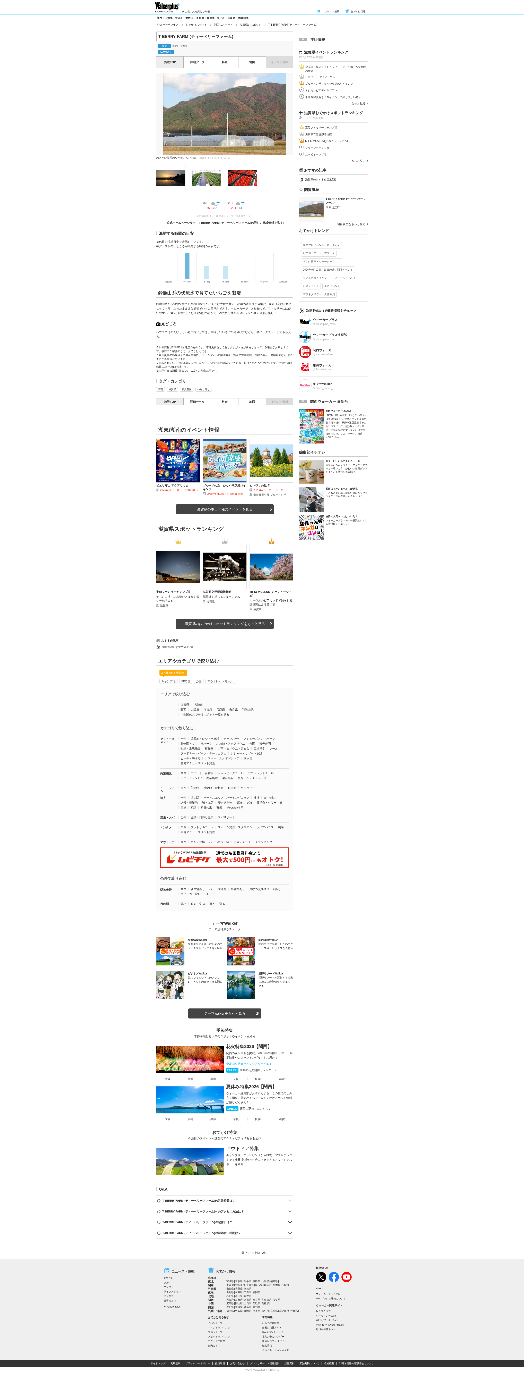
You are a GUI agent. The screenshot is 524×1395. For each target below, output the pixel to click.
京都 (190, 1079)
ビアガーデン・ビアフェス (319, 253)
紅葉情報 (267, 1345)
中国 (211, 1303)
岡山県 (239, 1303)
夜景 (219, 807)
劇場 (281, 827)
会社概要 (329, 1363)
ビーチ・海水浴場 (192, 758)
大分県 (265, 1310)
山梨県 (230, 1288)
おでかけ (169, 1278)
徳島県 (247, 1307)
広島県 (230, 1303)
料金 (225, 62)
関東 (211, 1285)
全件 (183, 738)
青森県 (239, 1281)
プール (273, 748)
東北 (211, 1281)
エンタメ (166, 827)
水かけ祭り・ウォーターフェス (321, 261)
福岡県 (230, 1310)
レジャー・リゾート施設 (246, 753)
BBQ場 (185, 681)
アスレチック (242, 842)
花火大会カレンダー (273, 1336)
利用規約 (175, 1363)
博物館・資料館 (213, 787)
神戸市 (221, 17)
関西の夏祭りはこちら (247, 1108)
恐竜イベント (332, 286)
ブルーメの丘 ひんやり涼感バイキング (329, 83)
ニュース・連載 (330, 11)
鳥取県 (256, 1303)
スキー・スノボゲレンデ (223, 758)
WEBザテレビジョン (327, 1320)
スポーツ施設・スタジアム (235, 827)
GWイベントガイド (272, 1332)
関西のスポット (223, 24)
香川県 (230, 1307)
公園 (199, 681)
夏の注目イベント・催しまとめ (321, 245)
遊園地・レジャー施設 (205, 738)
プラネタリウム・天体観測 (319, 294)
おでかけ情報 (358, 11)
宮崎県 (274, 1310)
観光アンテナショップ (252, 778)
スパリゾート (226, 817)
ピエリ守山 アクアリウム (320, 76)
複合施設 (228, 778)
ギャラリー (248, 787)
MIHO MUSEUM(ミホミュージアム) (326, 141)
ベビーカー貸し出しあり (196, 894)
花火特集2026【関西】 (249, 1046)
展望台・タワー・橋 (269, 802)
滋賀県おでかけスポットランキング (333, 113)
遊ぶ (183, 903)
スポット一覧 (215, 1332)
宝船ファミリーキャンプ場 (321, 127)
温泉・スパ (167, 817)
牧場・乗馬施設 (191, 748)
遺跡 (239, 802)
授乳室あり (238, 889)
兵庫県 (211, 17)
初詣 (193, 807)
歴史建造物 (225, 802)
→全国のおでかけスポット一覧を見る (205, 714)
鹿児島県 (284, 1310)
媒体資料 (289, 1363)
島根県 (265, 1303)
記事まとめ (170, 1300)
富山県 (239, 1296)
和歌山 (259, 1079)
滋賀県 (169, 17)
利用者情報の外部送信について (356, 1363)
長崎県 (247, 1310)
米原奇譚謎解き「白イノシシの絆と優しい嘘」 (333, 97)
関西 (159, 17)
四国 (211, 1307)
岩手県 (247, 1281)
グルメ (167, 1282)
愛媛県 (239, 1307)
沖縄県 (294, 1310)
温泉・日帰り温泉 (202, 817)
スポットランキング (219, 1336)
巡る (222, 903)
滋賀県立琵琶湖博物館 (318, 134)
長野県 (239, 1288)
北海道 (212, 1277)
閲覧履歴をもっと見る (351, 224)
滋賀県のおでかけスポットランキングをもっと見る (225, 624)
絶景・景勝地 (189, 802)
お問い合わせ (237, 1363)
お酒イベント (311, 286)
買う (212, 903)
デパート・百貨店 (202, 773)
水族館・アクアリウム (230, 743)
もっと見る (358, 103)
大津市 (179, 17)
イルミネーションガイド (275, 1350)
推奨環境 (220, 1363)
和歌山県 (243, 17)
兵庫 (213, 1079)
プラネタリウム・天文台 (233, 748)
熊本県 (256, 1310)
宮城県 (230, 1281)
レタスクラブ (323, 1311)
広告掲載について (309, 1363)
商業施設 (166, 773)
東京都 (230, 1285)
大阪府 (189, 17)
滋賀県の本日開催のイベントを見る (225, 509)
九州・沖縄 (215, 1311)
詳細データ (197, 62)
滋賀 (282, 1079)
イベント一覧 (215, 1323)
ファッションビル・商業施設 (199, 778)
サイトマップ (158, 1363)
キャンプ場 (168, 681)
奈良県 (231, 17)
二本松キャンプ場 (315, 154)
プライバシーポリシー (197, 1363)
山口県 (247, 1303)
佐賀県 (239, 1310)
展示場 (248, 758)
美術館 (195, 787)
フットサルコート (202, 827)
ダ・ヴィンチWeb (326, 1315)
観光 (163, 798)
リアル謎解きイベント (316, 277)
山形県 (265, 1281)
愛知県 (230, 1292)
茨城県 (285, 1285)
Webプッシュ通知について (331, 1298)
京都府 (200, 17)
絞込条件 (166, 889)
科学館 (232, 787)
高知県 (256, 1307)
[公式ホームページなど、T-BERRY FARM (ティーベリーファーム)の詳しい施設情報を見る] (225, 222)
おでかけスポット (196, 24)
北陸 (211, 1296)
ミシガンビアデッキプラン (321, 90)
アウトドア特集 (242, 1148)
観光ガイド (214, 1345)
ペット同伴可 (217, 889)
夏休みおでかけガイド (274, 1341)
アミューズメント (167, 740)
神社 (256, 797)
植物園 (209, 748)
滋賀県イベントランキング (326, 52)
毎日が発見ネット (326, 1329)
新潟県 (247, 1288)
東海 (211, 1292)
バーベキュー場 (219, 842)
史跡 (249, 802)
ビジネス (169, 1296)
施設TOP (170, 62)
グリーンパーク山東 (317, 147)
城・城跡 (207, 802)
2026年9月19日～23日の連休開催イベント (328, 269)
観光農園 (187, 389)
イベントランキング (219, 1327)
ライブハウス (265, 827)
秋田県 (256, 1281)
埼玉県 (259, 1285)
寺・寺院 (269, 797)
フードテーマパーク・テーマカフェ (203, 753)
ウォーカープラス (167, 24)
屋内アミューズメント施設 (198, 763)
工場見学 (259, 748)
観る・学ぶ (198, 903)
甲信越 (212, 1289)
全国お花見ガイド (272, 1327)
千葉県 (250, 1285)
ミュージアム (167, 789)
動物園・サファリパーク (196, 743)
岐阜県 (239, 1292)
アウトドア (167, 842)
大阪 (168, 1079)
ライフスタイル (172, 1291)
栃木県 (276, 1285)
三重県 (247, 1292)
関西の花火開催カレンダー (250, 1070)
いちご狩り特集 (270, 1323)
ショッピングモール (231, 773)
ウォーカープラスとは (328, 1294)
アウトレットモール (220, 681)
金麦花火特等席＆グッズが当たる (247, 1063)
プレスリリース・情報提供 (264, 1363)
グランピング (263, 842)
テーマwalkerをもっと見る (224, 1013)
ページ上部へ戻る (257, 1252)
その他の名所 (235, 807)
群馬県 (267, 1285)
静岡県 (256, 1292)
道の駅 (195, 797)
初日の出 (206, 807)
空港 (183, 807)
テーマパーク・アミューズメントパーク (249, 738)
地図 (252, 62)
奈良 (236, 1079)
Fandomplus (174, 1306)
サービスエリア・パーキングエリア (226, 797)
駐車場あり (198, 889)
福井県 (247, 1296)
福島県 (274, 1281)
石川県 (230, 1296)
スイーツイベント (345, 277)
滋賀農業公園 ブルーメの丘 (269, 494)
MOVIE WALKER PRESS (330, 1324)
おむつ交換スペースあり (265, 889)
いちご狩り (203, 389)
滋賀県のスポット (250, 24)
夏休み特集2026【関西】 (251, 1086)
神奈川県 (240, 1285)
